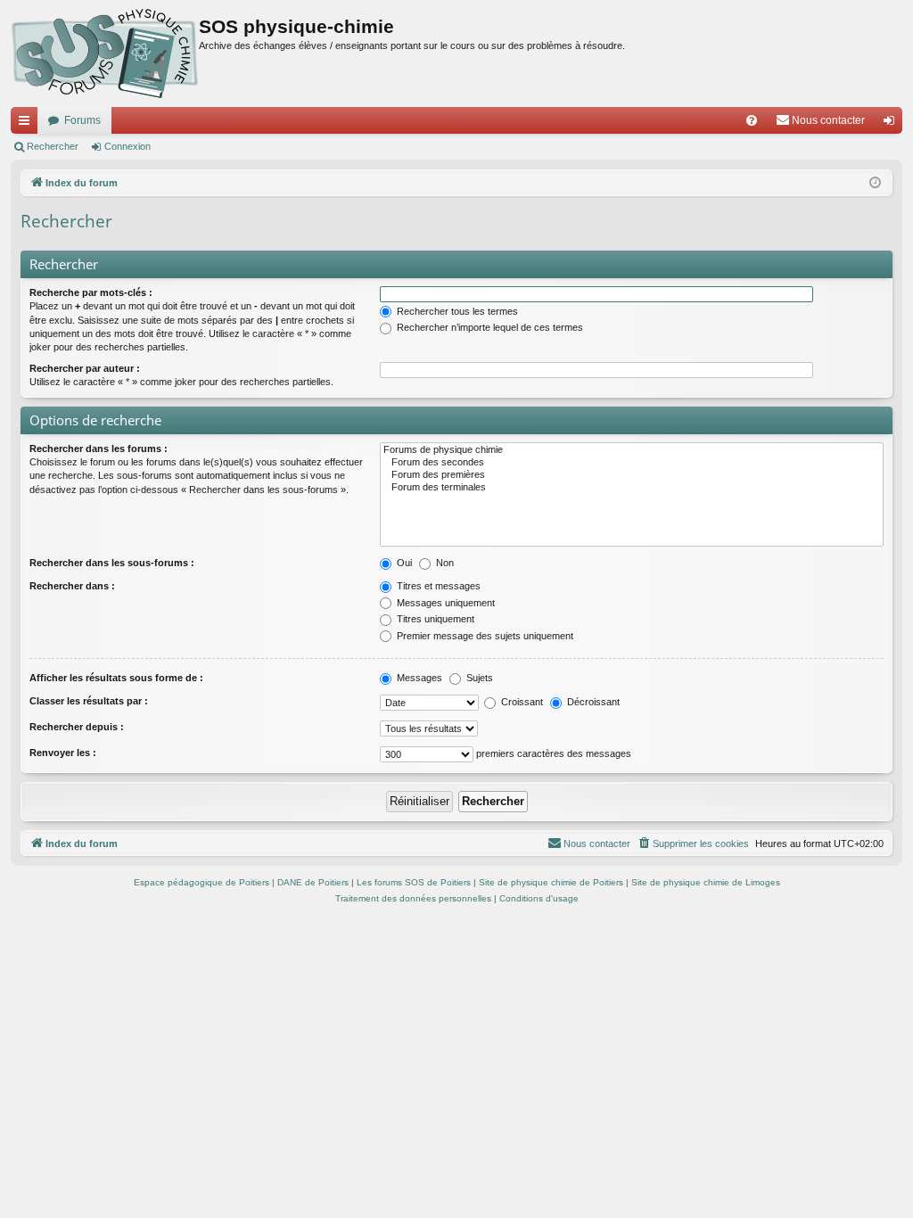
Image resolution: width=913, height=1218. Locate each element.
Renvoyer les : (62, 752)
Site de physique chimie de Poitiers (551, 882)
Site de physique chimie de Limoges (705, 882)
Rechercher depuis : (76, 726)
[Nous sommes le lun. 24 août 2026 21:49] (875, 183)
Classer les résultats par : (88, 700)
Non (443, 562)
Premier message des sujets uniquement (483, 635)
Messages (418, 677)
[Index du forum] (105, 53)
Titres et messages (437, 585)
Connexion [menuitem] (892, 124)
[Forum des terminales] (632, 487)
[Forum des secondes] (632, 463)
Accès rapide (27, 124)
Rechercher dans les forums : (98, 448)
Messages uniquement (444, 602)
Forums (82, 120)
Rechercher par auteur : (84, 368)
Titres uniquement (434, 618)
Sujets (478, 677)
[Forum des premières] (632, 475)
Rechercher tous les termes (456, 311)
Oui (403, 562)
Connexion (127, 146)
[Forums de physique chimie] (632, 450)
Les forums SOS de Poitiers (414, 882)
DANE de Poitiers (313, 882)
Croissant (520, 701)
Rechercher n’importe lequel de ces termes (488, 327)
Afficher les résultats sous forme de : (116, 677)
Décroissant (592, 701)
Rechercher (52, 146)
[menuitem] (751, 120)
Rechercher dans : (72, 585)
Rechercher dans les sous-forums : (111, 562)
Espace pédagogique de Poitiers (201, 882)
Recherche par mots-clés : (90, 292)
